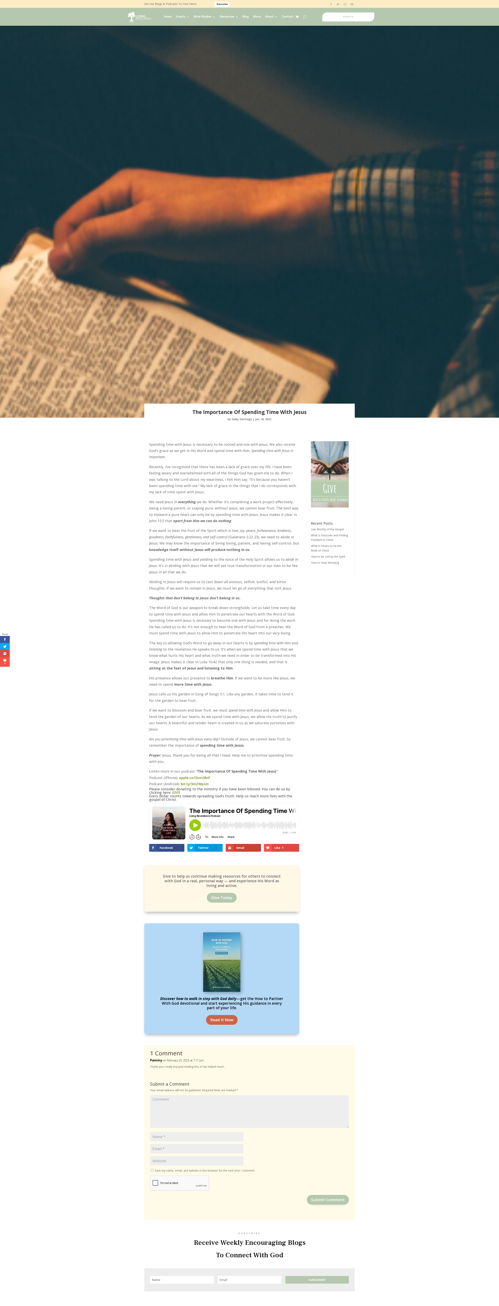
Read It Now (221, 1019)
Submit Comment (328, 1199)
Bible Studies (202, 16)
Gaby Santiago (242, 419)
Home (168, 16)
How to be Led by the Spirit (328, 556)
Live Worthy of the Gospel (327, 529)
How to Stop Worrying (325, 562)
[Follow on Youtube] (352, 4)
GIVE (176, 792)
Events (180, 16)
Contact (287, 16)
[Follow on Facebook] (331, 4)
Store (257, 16)
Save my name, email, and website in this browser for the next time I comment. (205, 1170)
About (269, 16)
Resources (227, 16)
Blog (245, 16)
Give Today (221, 897)
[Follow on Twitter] (338, 4)
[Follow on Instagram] (345, 4)
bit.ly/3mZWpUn (195, 784)
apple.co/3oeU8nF (194, 777)
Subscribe (222, 4)
